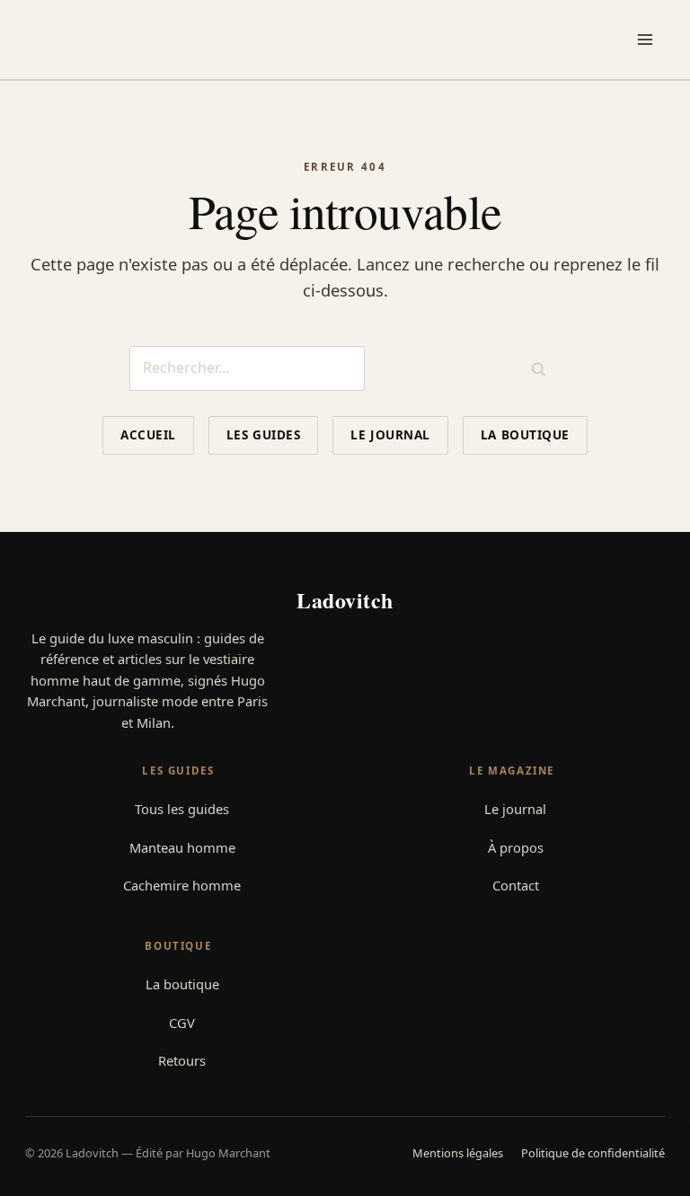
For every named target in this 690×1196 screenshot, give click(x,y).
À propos (516, 847)
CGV (182, 1023)
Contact (515, 885)
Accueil (148, 434)
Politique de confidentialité (593, 1153)
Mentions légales (457, 1153)
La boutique (525, 434)
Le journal (389, 434)
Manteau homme (182, 847)
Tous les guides (182, 809)
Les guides (263, 434)
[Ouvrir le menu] (648, 39)
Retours (182, 1060)
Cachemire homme (182, 885)
